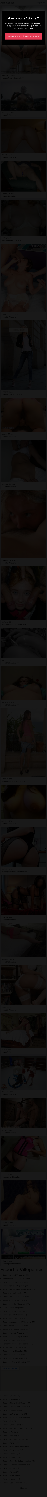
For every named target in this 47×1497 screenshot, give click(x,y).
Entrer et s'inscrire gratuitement (23, 36)
